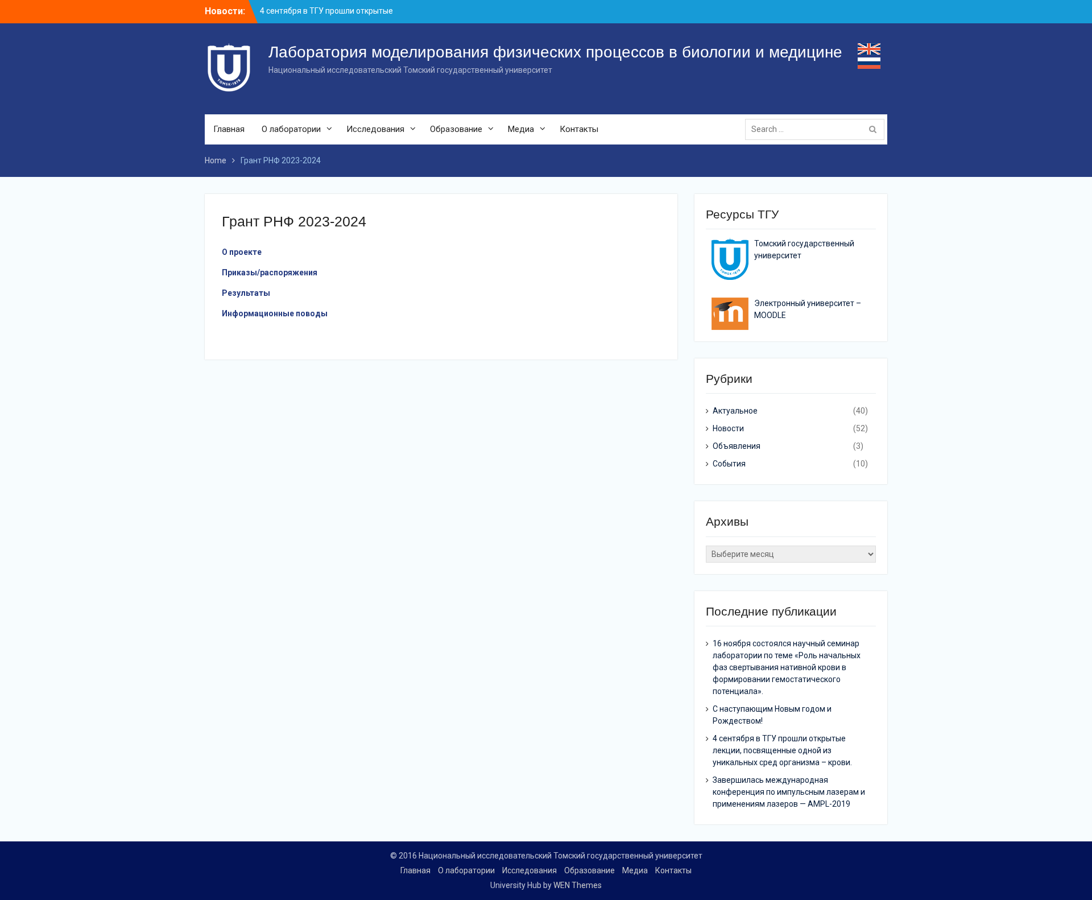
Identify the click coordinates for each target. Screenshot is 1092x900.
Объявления (736, 446)
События (729, 463)
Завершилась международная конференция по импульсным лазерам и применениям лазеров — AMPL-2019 (789, 791)
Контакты (579, 129)
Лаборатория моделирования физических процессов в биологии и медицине (555, 52)
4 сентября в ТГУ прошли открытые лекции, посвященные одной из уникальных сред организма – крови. (782, 750)
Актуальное (735, 410)
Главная (229, 129)
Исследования (375, 129)
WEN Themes (577, 885)
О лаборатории (291, 129)
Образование (456, 129)
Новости (728, 428)
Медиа (521, 129)
